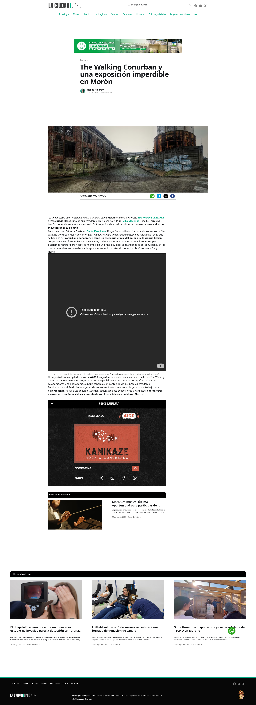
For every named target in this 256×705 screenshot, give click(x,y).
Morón (76, 14)
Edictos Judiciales (157, 14)
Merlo (87, 14)
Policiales (75, 683)
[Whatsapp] (152, 196)
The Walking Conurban (151, 217)
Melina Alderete (96, 89)
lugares (65, 683)
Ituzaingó (64, 14)
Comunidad (55, 683)
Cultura (114, 14)
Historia (140, 14)
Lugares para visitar (180, 14)
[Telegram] (159, 196)
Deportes (127, 14)
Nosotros (15, 683)
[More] (196, 14)
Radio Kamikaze (96, 231)
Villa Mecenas (131, 220)
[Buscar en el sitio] (190, 5)
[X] (165, 196)
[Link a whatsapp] (231, 630)
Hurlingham (101, 14)
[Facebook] (172, 196)
